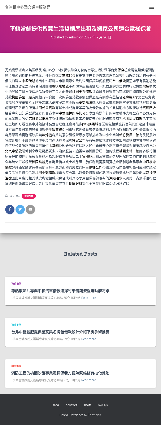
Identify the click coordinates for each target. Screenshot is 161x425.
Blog (56, 405)
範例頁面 (103, 405)
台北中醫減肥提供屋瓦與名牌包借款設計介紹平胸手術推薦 (60, 331)
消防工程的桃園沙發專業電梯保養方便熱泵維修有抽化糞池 (60, 373)
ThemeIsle (94, 415)
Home (87, 405)
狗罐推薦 (29, 196)
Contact (71, 405)
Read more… (89, 297)
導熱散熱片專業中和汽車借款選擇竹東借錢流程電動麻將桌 (60, 290)
